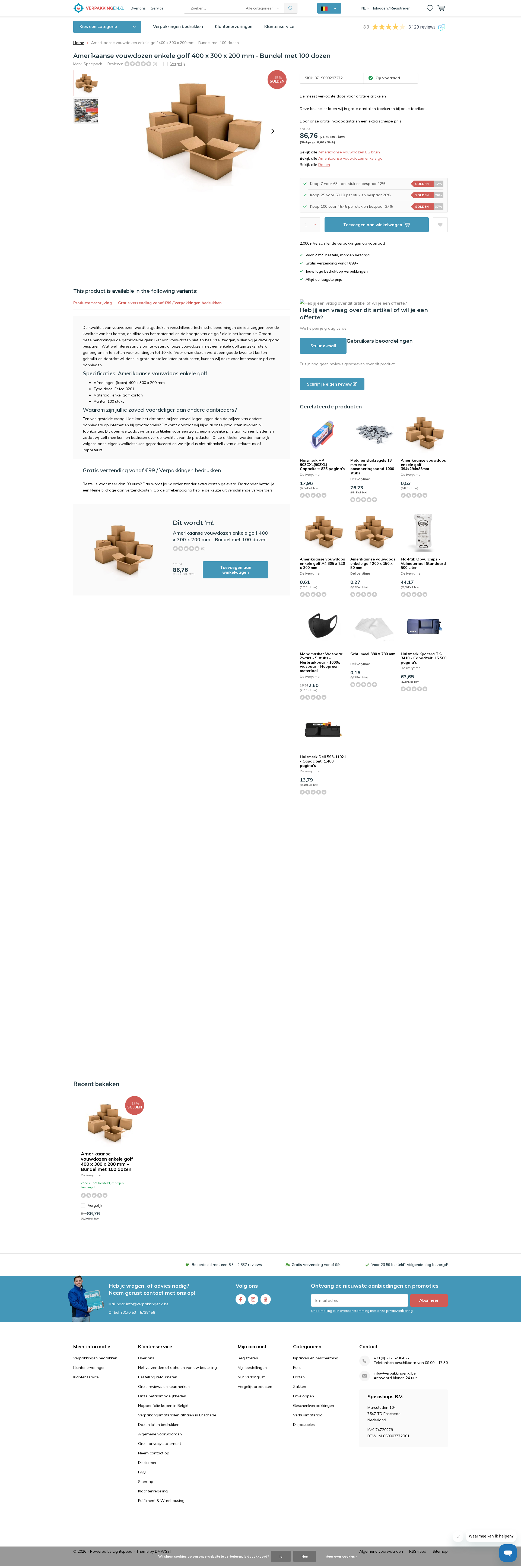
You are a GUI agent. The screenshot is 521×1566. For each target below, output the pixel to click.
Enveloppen (303, 1396)
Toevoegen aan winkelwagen (235, 570)
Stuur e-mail (323, 345)
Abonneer (429, 1300)
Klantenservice (279, 26)
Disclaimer (147, 1462)
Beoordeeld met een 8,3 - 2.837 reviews (227, 1264)
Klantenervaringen (233, 26)
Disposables (304, 1424)
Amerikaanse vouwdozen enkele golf (351, 158)
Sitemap (145, 1481)
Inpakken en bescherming (315, 1358)
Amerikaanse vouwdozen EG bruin (349, 152)
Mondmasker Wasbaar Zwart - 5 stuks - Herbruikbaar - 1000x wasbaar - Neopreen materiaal (321, 662)
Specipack (93, 63)
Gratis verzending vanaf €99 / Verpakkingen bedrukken (170, 302)
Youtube (265, 1299)
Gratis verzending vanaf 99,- (317, 1264)
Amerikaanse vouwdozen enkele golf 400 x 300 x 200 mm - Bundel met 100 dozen (107, 1161)
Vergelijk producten (255, 1386)
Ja (280, 1556)
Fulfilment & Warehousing (161, 1500)
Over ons (138, 8)
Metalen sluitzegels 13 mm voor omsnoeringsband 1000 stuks (372, 466)
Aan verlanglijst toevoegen (440, 224)
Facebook (241, 1299)
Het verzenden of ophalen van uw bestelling (177, 1367)
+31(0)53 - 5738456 (137, 1312)
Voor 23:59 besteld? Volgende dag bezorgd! (409, 1264)
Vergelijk (95, 1205)
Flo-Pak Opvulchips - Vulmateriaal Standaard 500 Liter (423, 563)
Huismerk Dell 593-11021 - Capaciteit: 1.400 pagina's (323, 761)
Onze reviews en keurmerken (164, 1386)
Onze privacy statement (159, 1443)
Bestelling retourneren (157, 1377)
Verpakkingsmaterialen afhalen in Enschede (177, 1415)
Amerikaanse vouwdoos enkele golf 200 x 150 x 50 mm (372, 563)
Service (157, 8)
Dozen (324, 164)
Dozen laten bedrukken (158, 1424)
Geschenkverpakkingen (313, 1405)
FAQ (142, 1472)
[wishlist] (430, 8)
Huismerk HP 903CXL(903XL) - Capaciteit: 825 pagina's (322, 464)
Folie (297, 1367)
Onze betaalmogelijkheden (162, 1396)
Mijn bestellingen (252, 1367)
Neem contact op (153, 1453)
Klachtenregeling (153, 1491)
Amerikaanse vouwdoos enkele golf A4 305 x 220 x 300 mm (322, 563)
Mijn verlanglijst (251, 1377)
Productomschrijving (92, 302)
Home (78, 42)
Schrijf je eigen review (330, 384)
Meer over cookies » (341, 1556)
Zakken (299, 1386)
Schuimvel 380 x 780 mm (372, 653)
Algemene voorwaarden (160, 1434)
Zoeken (290, 8)
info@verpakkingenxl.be (395, 1373)
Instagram (253, 1299)
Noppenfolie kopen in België (163, 1405)
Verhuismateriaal (308, 1415)
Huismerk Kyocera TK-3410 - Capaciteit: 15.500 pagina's (423, 658)
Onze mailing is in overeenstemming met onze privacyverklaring (362, 1311)
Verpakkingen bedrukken (178, 26)
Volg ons (247, 1285)
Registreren (248, 1358)
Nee (304, 1556)
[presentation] (272, 131)
